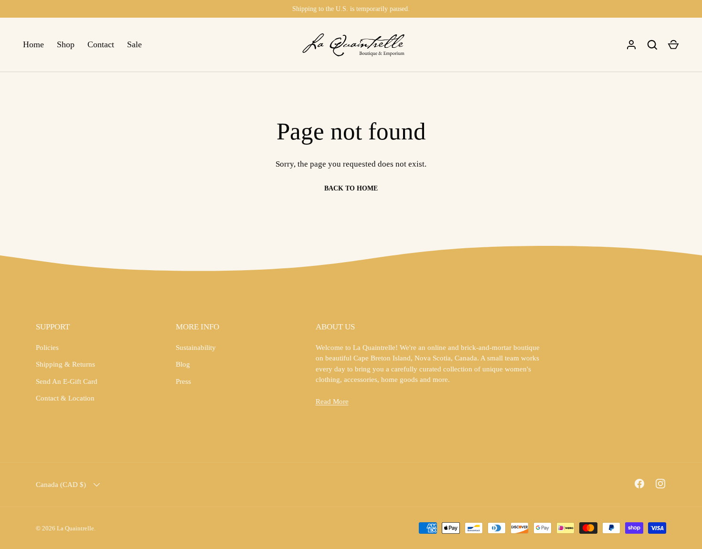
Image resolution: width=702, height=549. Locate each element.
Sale (134, 44)
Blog (183, 364)
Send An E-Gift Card (66, 381)
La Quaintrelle (75, 528)
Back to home (351, 188)
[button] (673, 44)
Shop (65, 44)
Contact (100, 44)
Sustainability (196, 347)
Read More (332, 401)
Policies (47, 347)
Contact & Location (65, 398)
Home (33, 44)
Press (183, 381)
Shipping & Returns (65, 364)
